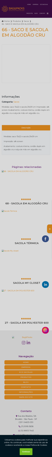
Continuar (26, 452)
